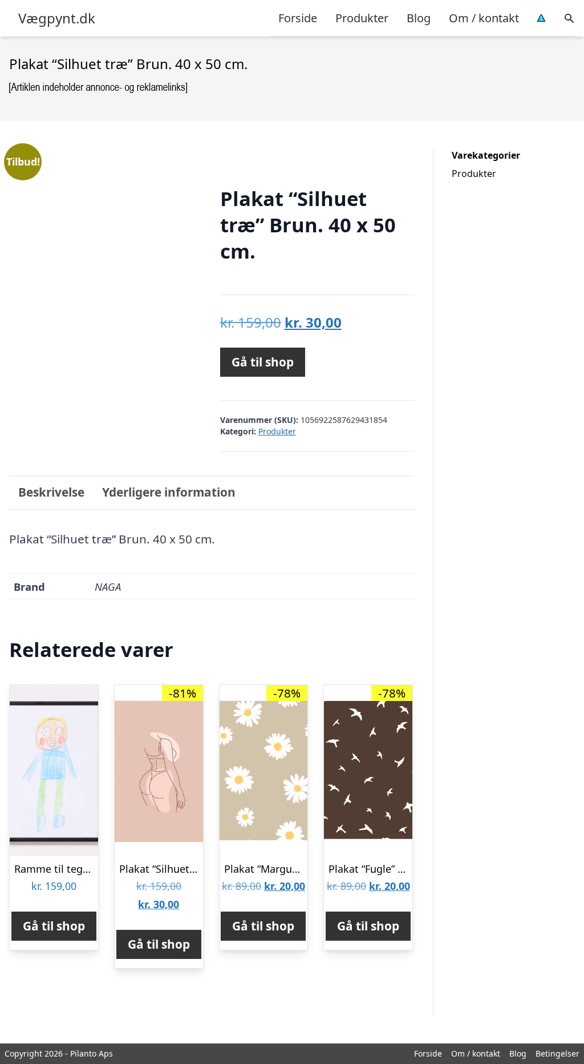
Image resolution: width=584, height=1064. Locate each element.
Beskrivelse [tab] (51, 492)
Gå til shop (263, 362)
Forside (297, 18)
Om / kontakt (484, 18)
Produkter (361, 18)
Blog (419, 18)
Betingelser (557, 1053)
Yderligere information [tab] (169, 492)
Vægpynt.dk (56, 18)
